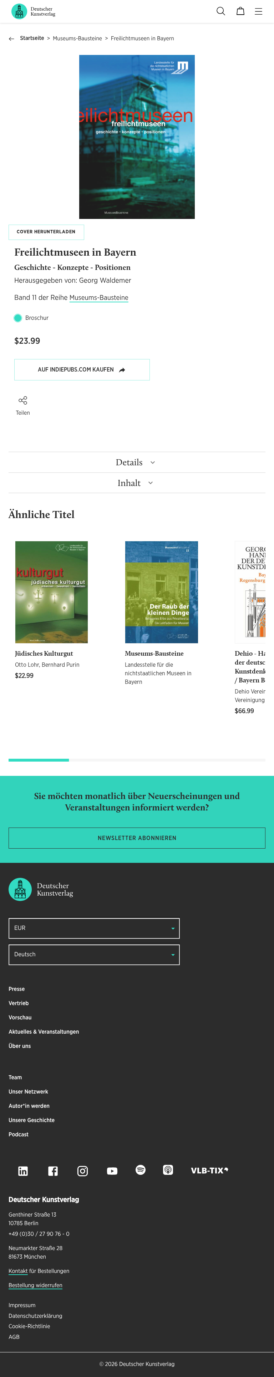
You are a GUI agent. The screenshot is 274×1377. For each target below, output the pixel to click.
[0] (240, 11)
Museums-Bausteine (77, 39)
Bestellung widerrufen (35, 1286)
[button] (22, 400)
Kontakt (18, 1271)
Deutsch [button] (25, 955)
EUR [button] (19, 928)
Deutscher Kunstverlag (146, 1364)
